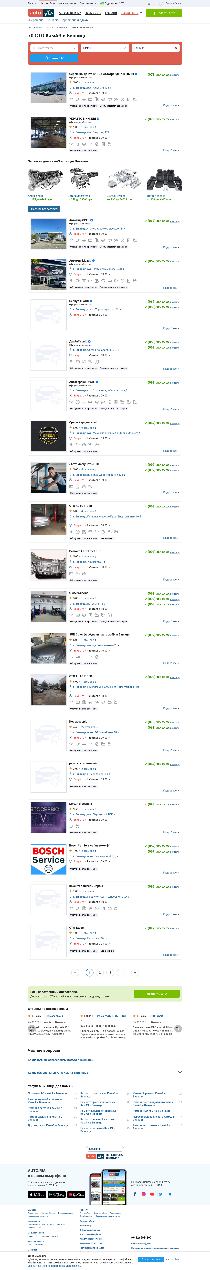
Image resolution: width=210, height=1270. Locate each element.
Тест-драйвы (85, 1213)
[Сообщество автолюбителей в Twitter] (160, 1194)
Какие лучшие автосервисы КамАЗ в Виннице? (60, 1060)
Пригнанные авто (65, 1213)
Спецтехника (61, 1225)
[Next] (178, 187)
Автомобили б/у (70, 12)
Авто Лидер (85, 1225)
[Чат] (149, 3)
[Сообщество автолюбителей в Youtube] (152, 1194)
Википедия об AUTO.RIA (91, 1243)
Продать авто (165, 13)
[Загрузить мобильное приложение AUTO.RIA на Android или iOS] (108, 1187)
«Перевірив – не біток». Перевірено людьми (58, 20)
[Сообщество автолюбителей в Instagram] (143, 1194)
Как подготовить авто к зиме (108, 1216)
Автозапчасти (88, 3)
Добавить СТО (157, 993)
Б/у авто (32, 1210)
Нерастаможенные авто (38, 1216)
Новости (111, 12)
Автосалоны (33, 1225)
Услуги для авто (36, 1241)
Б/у (37, 1236)
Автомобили (48, 3)
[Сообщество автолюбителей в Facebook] (134, 1194)
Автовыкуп (39, 1244)
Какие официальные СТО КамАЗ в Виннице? (59, 1072)
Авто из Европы (48, 1213)
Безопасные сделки (141, 1243)
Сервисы (32, 1250)
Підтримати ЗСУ (114, 3)
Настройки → (174, 1259)
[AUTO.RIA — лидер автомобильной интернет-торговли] (41, 13)
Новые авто (93, 12)
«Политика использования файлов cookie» (54, 1265)
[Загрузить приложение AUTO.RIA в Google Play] (57, 1194)
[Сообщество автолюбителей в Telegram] (169, 1194)
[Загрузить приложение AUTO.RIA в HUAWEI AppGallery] (76, 1194)
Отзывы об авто (88, 1221)
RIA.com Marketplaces (90, 1234)
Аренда (45, 1236)
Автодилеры (33, 1213)
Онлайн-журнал (86, 1216)
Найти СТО (56, 58)
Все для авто (129, 12)
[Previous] (32, 187)
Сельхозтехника (36, 1233)
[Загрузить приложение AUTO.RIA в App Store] (37, 1194)
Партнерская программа (92, 1248)
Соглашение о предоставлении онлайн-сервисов (155, 1248)
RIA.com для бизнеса (90, 1230)
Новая (30, 1236)
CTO (30, 1244)
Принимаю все (151, 1259)
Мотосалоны (47, 1225)
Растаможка (115, 1213)
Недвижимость (67, 3)
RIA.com (32, 3)
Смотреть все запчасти (44, 209)
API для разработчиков (91, 1239)
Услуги (55, 1236)
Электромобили (34, 1227)
